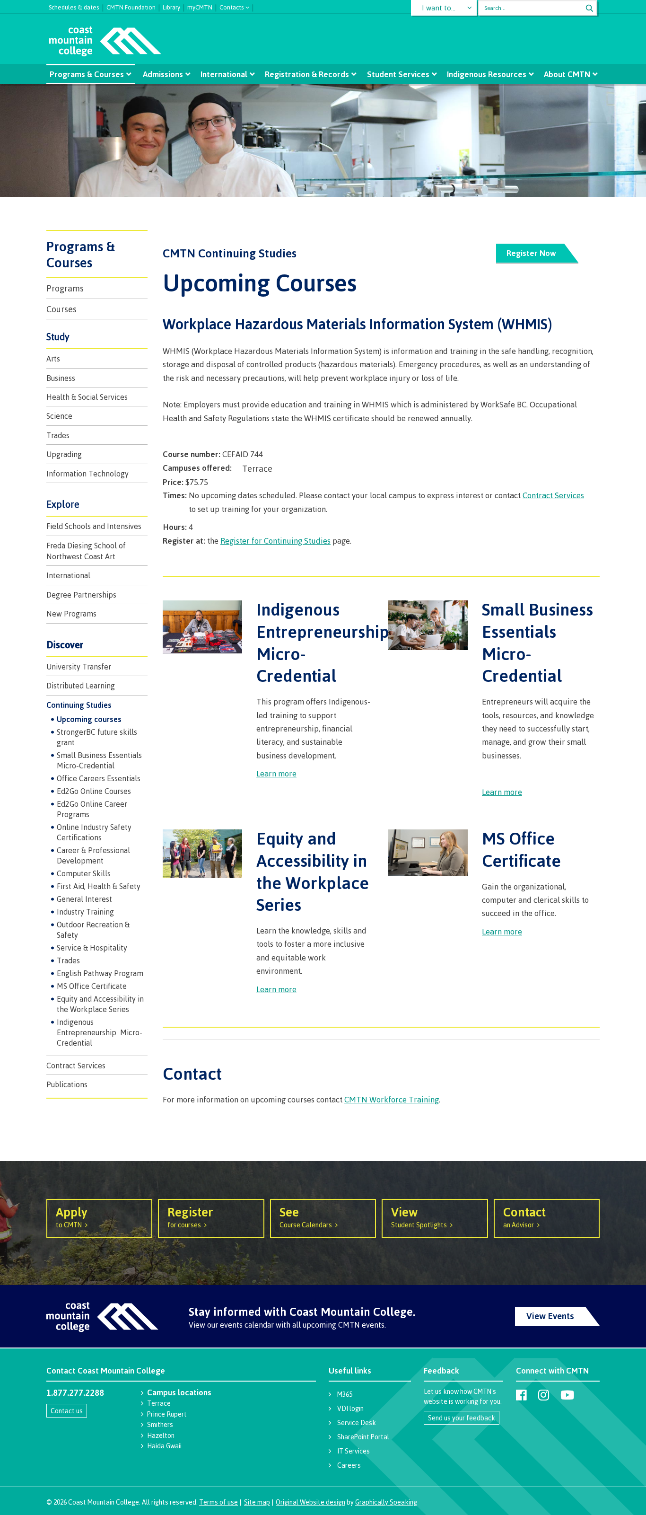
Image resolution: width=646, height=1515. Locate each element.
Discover (64, 645)
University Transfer (78, 666)
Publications (66, 1084)
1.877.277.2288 (75, 1392)
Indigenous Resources (486, 74)
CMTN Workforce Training (391, 1099)
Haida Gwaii (164, 1446)
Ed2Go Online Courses (94, 791)
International (224, 74)
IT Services (353, 1451)
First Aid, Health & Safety (98, 886)
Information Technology (87, 473)
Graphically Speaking (386, 1502)
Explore (62, 504)
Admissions (163, 74)
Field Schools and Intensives (93, 526)
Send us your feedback (461, 1418)
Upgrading (64, 454)
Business (60, 378)
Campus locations (179, 1392)
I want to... (438, 7)
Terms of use (218, 1502)
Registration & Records (307, 74)
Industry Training (85, 911)
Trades (58, 435)
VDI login (350, 1408)
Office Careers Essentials (98, 778)
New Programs (71, 613)
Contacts (231, 6)
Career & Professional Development (93, 855)
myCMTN (199, 6)
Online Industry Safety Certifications (94, 832)
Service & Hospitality (92, 947)
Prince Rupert (167, 1414)
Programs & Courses (87, 74)
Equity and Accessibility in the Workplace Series (100, 1004)
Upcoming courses (89, 719)
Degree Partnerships (81, 594)
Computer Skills (84, 873)
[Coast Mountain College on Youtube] (567, 1395)
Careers (349, 1465)
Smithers (160, 1424)
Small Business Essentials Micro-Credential (99, 760)
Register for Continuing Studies (275, 541)
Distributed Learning (80, 685)
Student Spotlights (419, 1216)
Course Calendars (305, 1216)
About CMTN (567, 74)
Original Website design (310, 1502)
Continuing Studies (79, 705)
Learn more (276, 773)
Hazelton (161, 1435)
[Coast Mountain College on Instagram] (543, 1395)
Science (59, 416)
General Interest (84, 899)
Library (171, 6)
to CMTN (71, 1216)
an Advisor (524, 1216)
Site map (257, 1502)
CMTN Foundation (131, 6)
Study (58, 337)
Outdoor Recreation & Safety (93, 930)
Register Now (531, 253)
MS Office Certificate (92, 986)
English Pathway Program (100, 973)
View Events (550, 1315)
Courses (61, 309)
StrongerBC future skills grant (97, 737)
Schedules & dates (74, 6)
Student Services (398, 74)
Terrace (159, 1403)
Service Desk (356, 1422)
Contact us (67, 1411)
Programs (65, 288)
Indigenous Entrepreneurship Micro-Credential (99, 1032)
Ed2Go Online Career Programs (92, 809)
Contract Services (75, 1065)
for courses (190, 1216)
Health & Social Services (87, 397)
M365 (344, 1394)
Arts (53, 358)
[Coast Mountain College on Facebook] (521, 1395)
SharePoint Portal (363, 1437)
